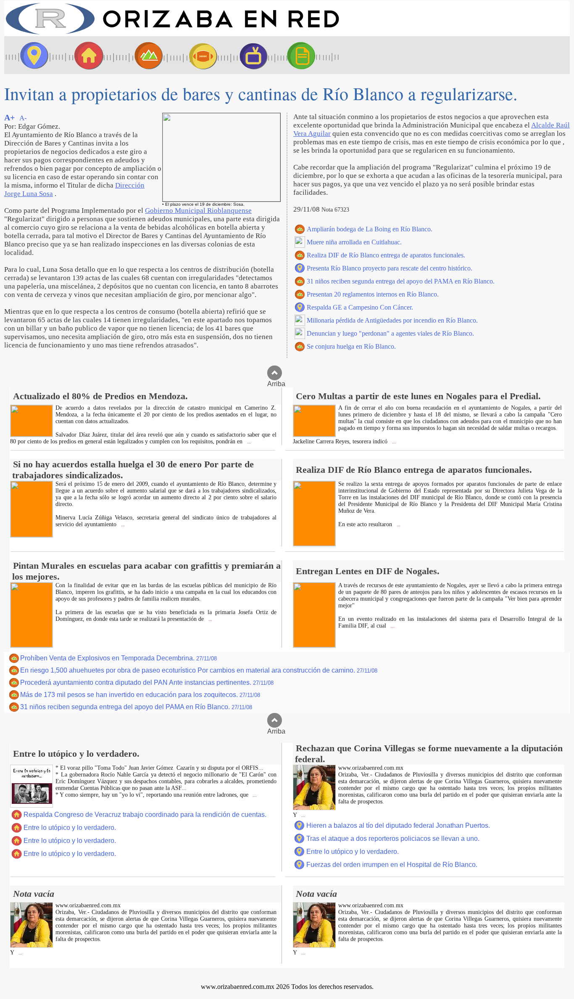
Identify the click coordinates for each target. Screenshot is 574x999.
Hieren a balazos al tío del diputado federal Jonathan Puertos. (398, 825)
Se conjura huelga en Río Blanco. (351, 346)
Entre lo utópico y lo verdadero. (70, 827)
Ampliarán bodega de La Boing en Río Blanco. (369, 229)
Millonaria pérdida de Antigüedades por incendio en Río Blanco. (392, 320)
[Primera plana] (31, 55)
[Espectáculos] (250, 55)
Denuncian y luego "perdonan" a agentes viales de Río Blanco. (390, 333)
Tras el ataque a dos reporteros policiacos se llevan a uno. (392, 838)
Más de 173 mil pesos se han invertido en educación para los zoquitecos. (140, 694)
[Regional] (140, 55)
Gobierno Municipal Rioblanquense (198, 211)
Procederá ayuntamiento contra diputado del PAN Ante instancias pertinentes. (147, 682)
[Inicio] (172, 33)
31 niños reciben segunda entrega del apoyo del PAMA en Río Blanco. (401, 281)
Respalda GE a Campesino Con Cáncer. (360, 307)
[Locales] (86, 55)
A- (23, 118)
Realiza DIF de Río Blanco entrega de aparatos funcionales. (386, 255)
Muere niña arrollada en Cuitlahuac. (354, 242)
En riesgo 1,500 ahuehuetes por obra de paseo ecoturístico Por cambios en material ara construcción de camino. (198, 670)
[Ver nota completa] (31, 434)
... (248, 442)
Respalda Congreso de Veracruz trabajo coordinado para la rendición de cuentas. (145, 814)
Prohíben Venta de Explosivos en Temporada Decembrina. (118, 658)
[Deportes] (195, 55)
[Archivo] (308, 55)
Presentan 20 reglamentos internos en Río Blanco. (373, 294)
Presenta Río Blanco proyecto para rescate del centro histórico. (389, 268)
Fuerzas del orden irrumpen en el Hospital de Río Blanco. (391, 864)
